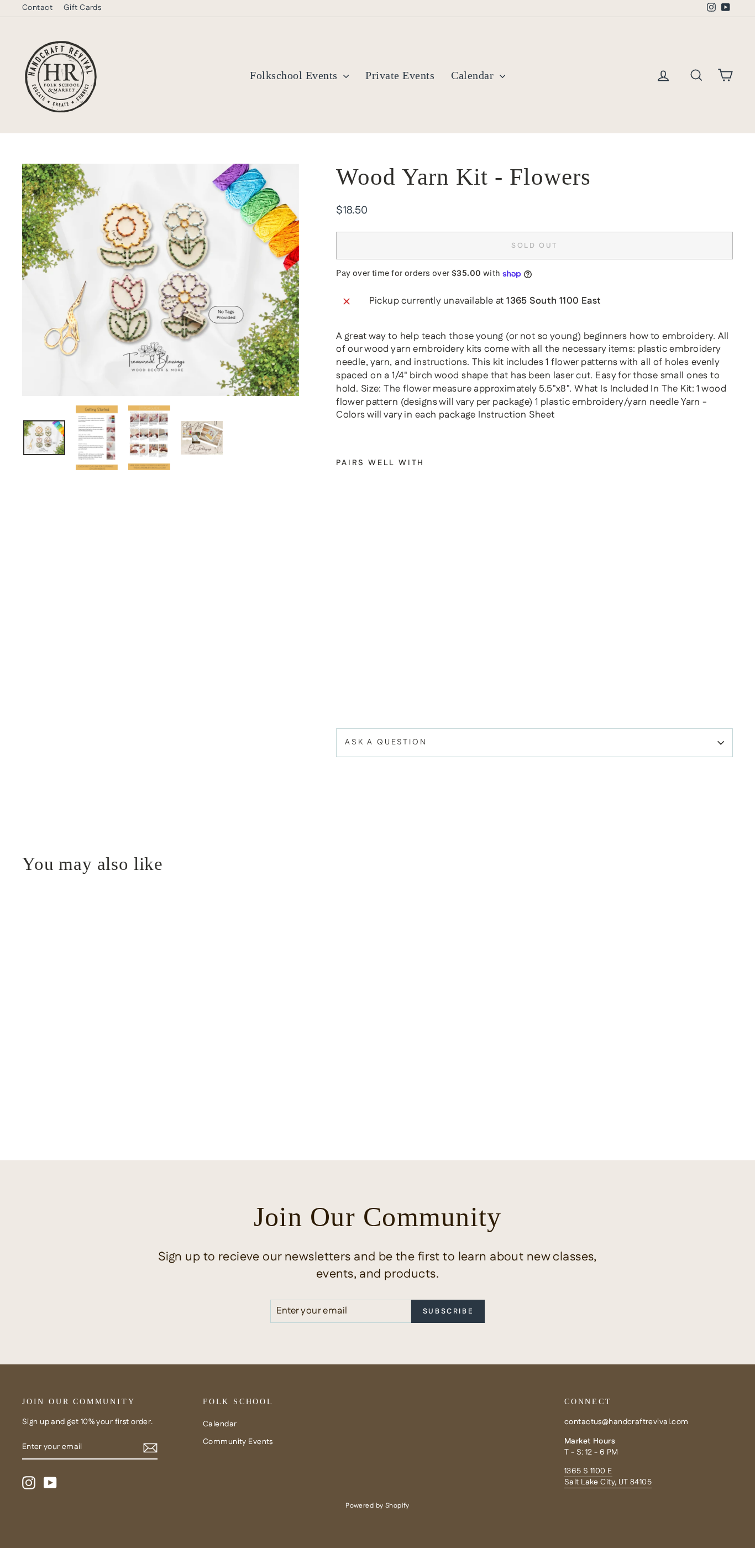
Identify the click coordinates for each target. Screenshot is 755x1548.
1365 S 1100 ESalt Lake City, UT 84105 (608, 1477)
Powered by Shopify (377, 1505)
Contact (37, 7)
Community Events (238, 1441)
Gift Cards (82, 7)
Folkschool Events (295, 75)
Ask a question (386, 742)
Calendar (474, 75)
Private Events (399, 75)
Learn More (107, 1056)
